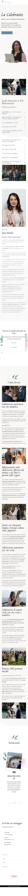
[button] (9, 803)
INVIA (14, 876)
